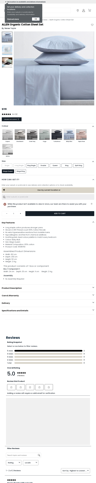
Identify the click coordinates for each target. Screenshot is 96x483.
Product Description (12, 288)
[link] (77, 10)
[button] (48, 179)
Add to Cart (60, 213)
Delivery (6, 303)
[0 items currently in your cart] (89, 10)
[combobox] (48, 197)
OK (36, 19)
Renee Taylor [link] (10, 28)
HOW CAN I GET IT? (10, 179)
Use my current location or (48, 190)
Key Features (8, 222)
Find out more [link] (13, 19)
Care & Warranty (10, 295)
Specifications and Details (15, 310)
